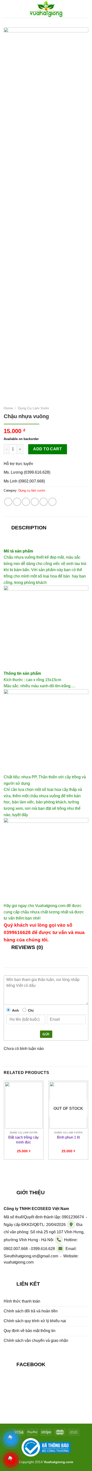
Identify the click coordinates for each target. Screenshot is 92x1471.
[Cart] (85, 8)
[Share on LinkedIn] (52, 502)
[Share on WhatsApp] (8, 502)
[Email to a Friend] (35, 502)
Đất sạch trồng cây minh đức (23, 1139)
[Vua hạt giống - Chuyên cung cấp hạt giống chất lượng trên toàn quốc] (46, 8)
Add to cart (47, 449)
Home (8, 408)
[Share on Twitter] (26, 502)
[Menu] (7, 9)
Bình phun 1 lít (68, 1137)
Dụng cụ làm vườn (33, 408)
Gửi (45, 1034)
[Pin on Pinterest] (43, 502)
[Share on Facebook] (17, 502)
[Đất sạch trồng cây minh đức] (23, 1105)
